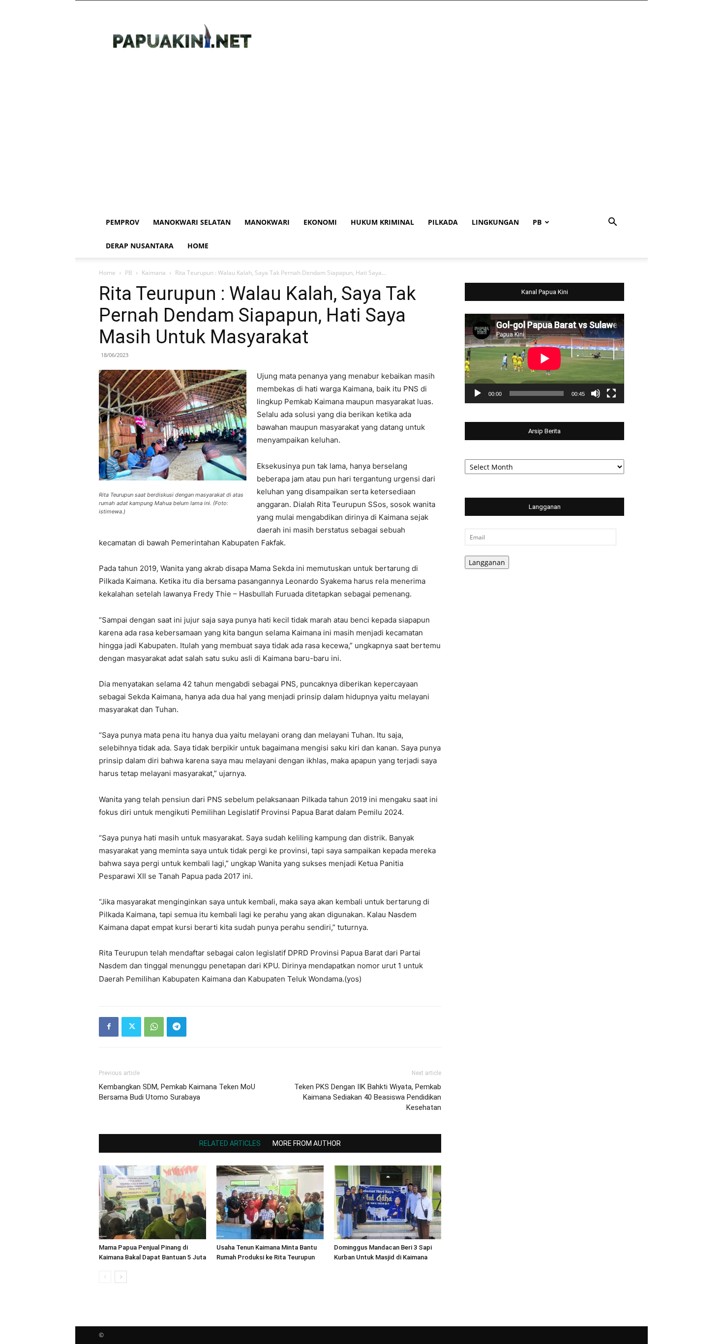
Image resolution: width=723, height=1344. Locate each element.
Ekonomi (320, 222)
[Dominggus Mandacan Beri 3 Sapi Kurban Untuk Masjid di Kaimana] (387, 1202)
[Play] (477, 393)
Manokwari (267, 222)
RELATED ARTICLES (230, 1143)
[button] (612, 223)
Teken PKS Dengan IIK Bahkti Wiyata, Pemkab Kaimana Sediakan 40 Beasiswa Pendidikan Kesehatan (367, 1097)
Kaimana (154, 273)
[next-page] (121, 1277)
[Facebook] (109, 1027)
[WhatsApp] (154, 1027)
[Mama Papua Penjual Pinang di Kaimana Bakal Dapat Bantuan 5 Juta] (152, 1202)
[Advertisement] (361, 137)
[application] (544, 358)
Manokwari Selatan (192, 222)
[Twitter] (131, 1027)
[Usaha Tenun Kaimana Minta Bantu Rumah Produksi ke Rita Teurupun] (270, 1202)
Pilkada (443, 222)
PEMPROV (122, 222)
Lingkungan (495, 222)
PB (537, 222)
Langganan (487, 562)
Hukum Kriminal (382, 222)
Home (198, 245)
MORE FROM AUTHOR (306, 1143)
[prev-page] (105, 1277)
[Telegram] (176, 1027)
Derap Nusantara (140, 245)
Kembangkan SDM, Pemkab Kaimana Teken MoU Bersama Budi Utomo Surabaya (177, 1092)
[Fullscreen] (611, 393)
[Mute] (596, 393)
